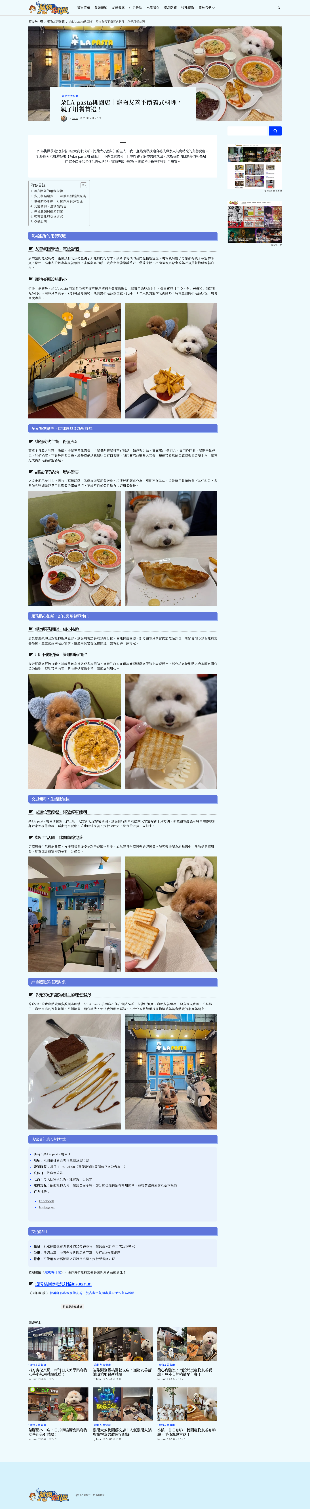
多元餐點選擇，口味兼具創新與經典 (60, 196)
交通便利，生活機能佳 (50, 206)
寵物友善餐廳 (56, 21)
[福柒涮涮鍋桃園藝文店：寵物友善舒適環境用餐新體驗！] (123, 1344)
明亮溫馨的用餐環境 (48, 191)
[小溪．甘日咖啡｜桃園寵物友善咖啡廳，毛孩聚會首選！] (187, 1404)
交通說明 (40, 221)
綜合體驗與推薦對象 (48, 211)
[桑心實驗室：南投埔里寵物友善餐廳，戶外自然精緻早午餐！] (187, 1344)
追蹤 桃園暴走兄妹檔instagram (63, 1284)
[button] (279, 7)
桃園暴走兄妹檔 (72, 1306)
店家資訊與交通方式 (48, 216)
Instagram (47, 1207)
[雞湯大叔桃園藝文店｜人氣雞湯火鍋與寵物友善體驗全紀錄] (123, 1404)
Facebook (46, 1201)
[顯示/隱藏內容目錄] (82, 185)
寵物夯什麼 (35, 21)
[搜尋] (275, 131)
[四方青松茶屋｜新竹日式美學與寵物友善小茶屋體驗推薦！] (58, 1344)
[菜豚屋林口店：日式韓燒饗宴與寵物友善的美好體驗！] (58, 1404)
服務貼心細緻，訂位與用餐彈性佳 (58, 201)
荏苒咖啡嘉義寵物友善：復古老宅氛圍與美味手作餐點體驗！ (94, 1293)
